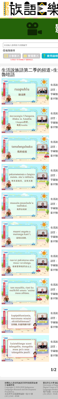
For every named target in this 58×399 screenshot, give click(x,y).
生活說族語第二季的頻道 (26, 70)
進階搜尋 (10, 50)
